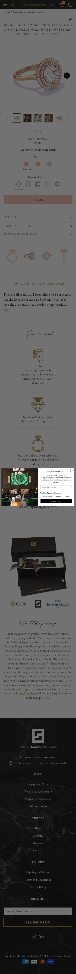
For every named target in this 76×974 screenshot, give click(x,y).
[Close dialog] (71, 470)
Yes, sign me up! (56, 501)
